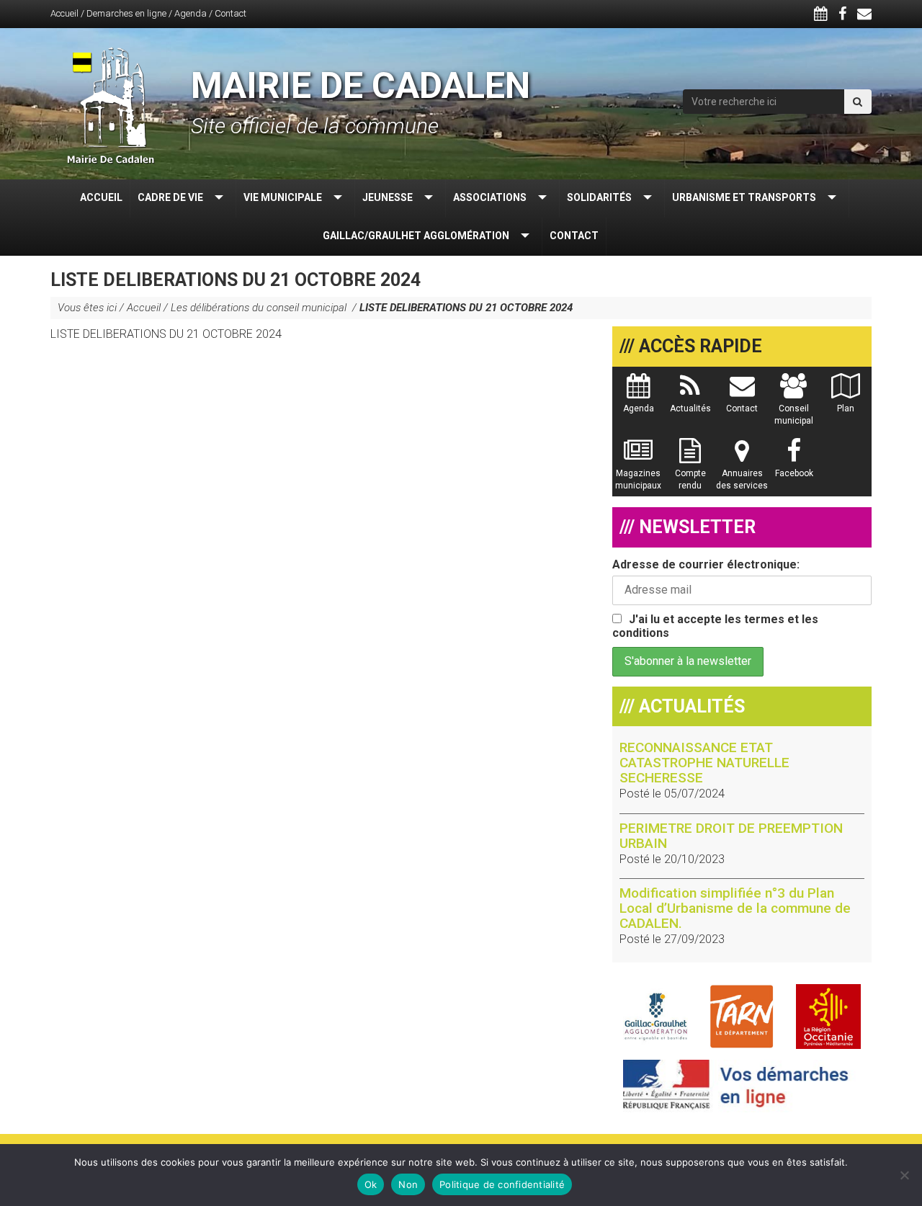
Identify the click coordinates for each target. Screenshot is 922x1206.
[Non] (904, 1175)
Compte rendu (690, 479)
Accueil (64, 13)
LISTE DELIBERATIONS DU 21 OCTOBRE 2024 (166, 334)
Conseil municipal (793, 414)
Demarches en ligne (126, 13)
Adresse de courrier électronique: (706, 564)
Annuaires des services (742, 479)
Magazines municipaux (638, 479)
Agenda (190, 13)
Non (408, 1184)
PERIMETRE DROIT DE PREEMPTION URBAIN (731, 836)
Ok (370, 1184)
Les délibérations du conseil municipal (260, 307)
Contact (230, 13)
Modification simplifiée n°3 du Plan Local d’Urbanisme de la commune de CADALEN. (735, 908)
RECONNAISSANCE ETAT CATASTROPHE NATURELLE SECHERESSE (704, 762)
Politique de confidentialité (502, 1184)
